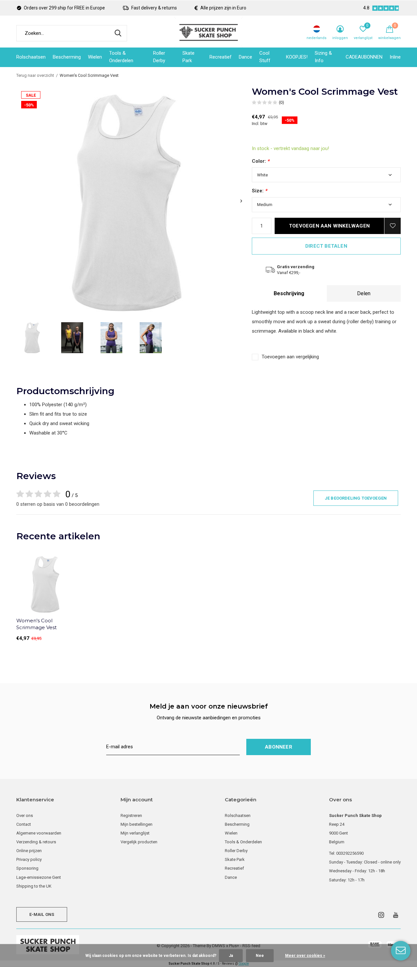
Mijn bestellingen (136, 824)
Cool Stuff (264, 57)
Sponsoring (27, 868)
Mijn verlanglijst (135, 833)
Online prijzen (29, 850)
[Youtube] (395, 915)
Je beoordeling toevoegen (356, 498)
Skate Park (188, 57)
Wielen (95, 57)
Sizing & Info (323, 57)
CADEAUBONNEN (364, 57)
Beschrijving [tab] (289, 293)
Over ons (24, 815)
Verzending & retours (36, 841)
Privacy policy (29, 859)
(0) (281, 102)
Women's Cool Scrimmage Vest (36, 623)
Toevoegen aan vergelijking (290, 357)
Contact (23, 824)
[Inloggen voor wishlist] (392, 226)
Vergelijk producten (139, 841)
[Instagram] (381, 915)
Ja (231, 955)
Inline (395, 57)
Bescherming (67, 57)
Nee (260, 955)
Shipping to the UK (33, 886)
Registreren (131, 815)
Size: (259, 191)
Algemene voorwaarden (38, 833)
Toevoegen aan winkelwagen (329, 226)
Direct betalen (326, 246)
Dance (245, 57)
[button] (32, 337)
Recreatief (220, 57)
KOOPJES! (297, 57)
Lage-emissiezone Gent (38, 877)
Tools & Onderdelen (121, 57)
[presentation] (241, 201)
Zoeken (118, 33)
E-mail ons (41, 914)
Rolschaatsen (31, 57)
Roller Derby (159, 57)
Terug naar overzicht (35, 75)
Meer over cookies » (305, 955)
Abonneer (278, 747)
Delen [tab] (363, 293)
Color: (260, 161)
